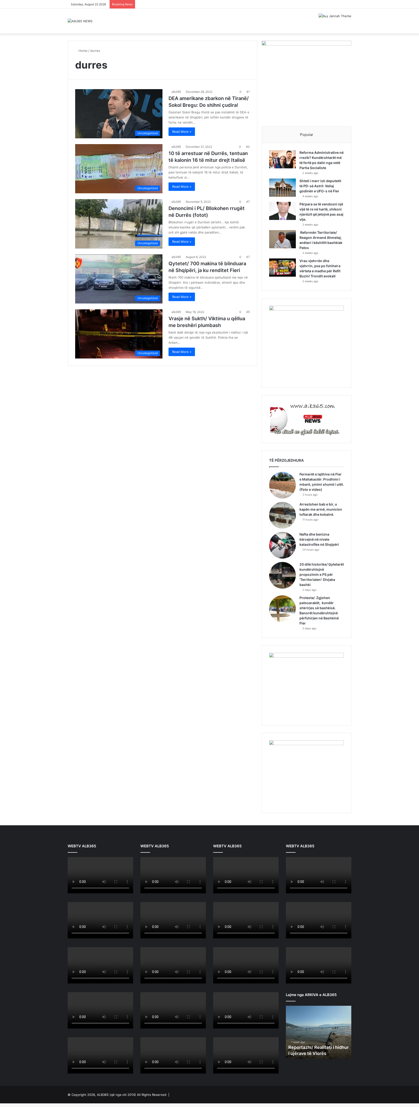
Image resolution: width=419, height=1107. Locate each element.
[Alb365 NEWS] (80, 21)
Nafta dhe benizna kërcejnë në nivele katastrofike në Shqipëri (319, 539)
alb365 (176, 92)
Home (83, 51)
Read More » (181, 131)
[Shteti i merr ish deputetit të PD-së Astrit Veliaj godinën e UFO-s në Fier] (282, 188)
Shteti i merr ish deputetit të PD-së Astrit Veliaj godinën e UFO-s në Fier (320, 186)
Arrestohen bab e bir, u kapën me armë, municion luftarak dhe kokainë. (320, 509)
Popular (306, 134)
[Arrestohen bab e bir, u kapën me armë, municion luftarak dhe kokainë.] (282, 515)
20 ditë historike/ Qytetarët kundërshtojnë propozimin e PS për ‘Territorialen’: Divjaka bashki (321, 574)
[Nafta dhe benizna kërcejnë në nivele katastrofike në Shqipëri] (282, 545)
